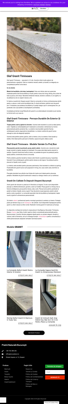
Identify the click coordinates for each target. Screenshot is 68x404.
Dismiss (48, 5)
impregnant (27, 203)
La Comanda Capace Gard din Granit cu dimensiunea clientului (48, 271)
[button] (32, 8)
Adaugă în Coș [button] (55, 325)
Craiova (14, 212)
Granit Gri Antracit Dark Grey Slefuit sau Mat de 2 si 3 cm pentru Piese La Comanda (46, 320)
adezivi (15, 200)
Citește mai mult (25, 275)
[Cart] (37, 8)
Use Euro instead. (39, 5)
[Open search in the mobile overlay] (35, 8)
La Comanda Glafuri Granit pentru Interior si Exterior (20, 271)
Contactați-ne (43, 216)
